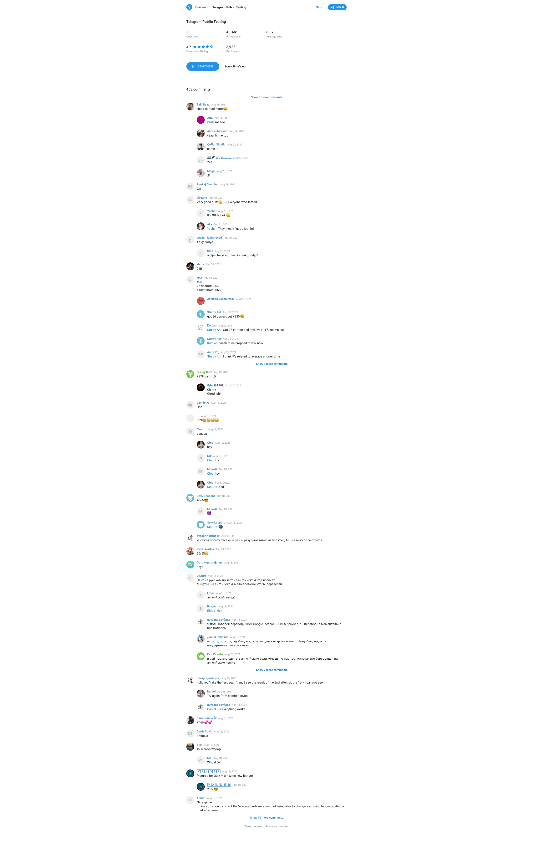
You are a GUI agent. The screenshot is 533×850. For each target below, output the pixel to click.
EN (317, 7)
